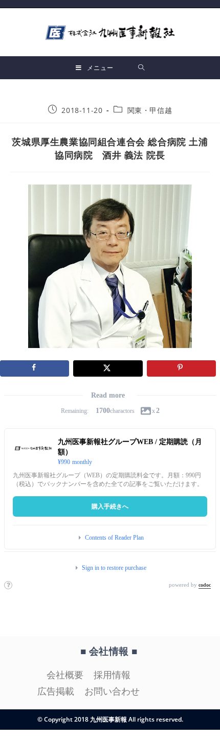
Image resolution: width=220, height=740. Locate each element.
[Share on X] (107, 368)
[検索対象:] (141, 67)
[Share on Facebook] (34, 368)
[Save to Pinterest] (181, 368)
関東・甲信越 (149, 110)
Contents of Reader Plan (114, 538)
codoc (205, 585)
